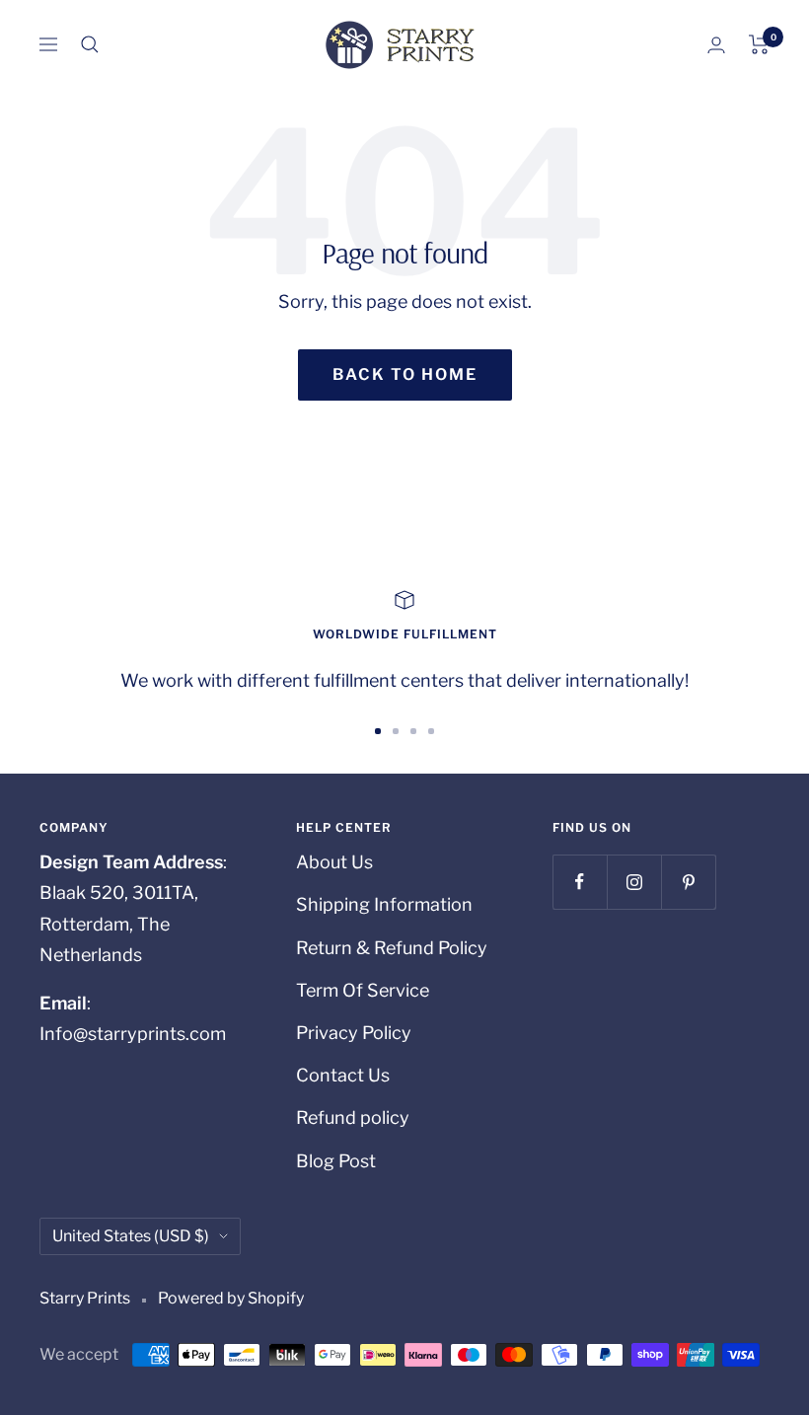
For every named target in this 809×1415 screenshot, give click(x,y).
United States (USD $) (130, 1236)
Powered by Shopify (231, 1298)
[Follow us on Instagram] (634, 882)
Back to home (405, 374)
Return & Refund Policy (391, 947)
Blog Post (336, 1161)
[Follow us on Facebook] (579, 882)
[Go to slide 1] (378, 731)
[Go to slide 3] (413, 731)
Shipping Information (384, 904)
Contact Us (343, 1075)
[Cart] (759, 44)
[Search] (90, 44)
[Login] (716, 45)
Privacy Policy (353, 1032)
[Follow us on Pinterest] (688, 882)
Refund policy (352, 1117)
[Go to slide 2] (396, 731)
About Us (334, 862)
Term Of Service (362, 990)
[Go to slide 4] (431, 731)
